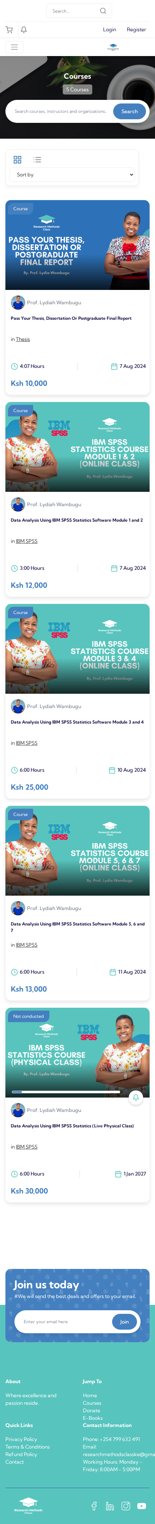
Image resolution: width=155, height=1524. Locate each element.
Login (109, 29)
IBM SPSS (26, 541)
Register (136, 29)
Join (124, 1322)
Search (129, 111)
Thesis (23, 339)
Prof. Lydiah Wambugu (54, 303)
